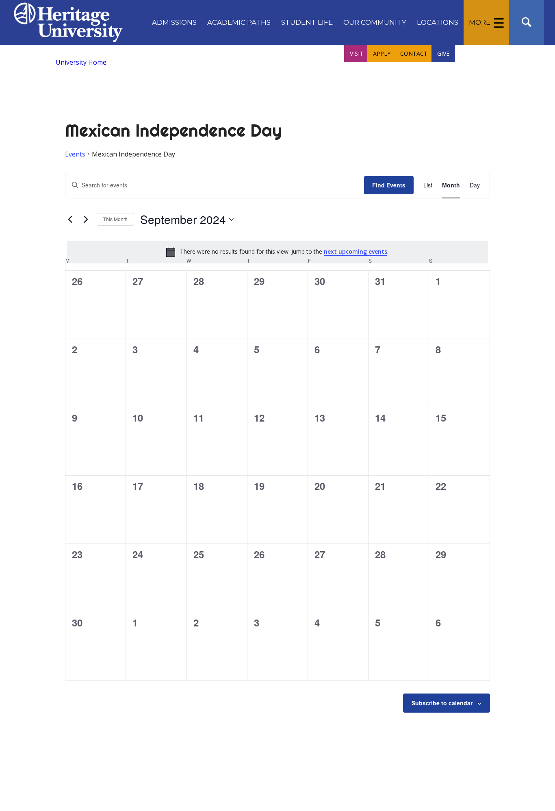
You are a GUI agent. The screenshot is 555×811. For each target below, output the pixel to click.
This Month (115, 218)
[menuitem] (174, 22)
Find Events (388, 185)
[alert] (277, 252)
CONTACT (413, 53)
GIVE (443, 53)
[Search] (526, 22)
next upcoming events (355, 251)
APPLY (381, 53)
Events (75, 154)
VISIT (356, 53)
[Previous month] (70, 219)
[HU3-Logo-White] (68, 22)
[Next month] (86, 219)
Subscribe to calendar (442, 703)
